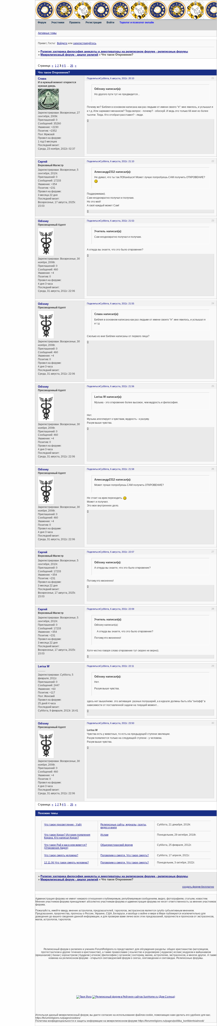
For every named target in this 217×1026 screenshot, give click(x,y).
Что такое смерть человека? (61, 855)
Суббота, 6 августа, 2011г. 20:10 (117, 78)
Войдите (62, 43)
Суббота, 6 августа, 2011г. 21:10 (117, 161)
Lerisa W (43, 666)
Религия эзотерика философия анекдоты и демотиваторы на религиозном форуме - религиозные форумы (114, 51)
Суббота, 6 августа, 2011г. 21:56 (117, 386)
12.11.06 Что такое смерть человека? (66, 862)
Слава (42, 78)
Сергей (42, 161)
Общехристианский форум (116, 844)
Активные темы (47, 33)
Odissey (43, 221)
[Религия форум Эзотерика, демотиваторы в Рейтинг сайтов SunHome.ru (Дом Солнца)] (133, 996)
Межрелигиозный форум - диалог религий (69, 54)
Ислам (104, 834)
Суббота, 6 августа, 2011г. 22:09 (117, 609)
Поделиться (93, 78)
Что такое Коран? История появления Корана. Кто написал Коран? (67, 836)
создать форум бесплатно (198, 886)
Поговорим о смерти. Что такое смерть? (124, 855)
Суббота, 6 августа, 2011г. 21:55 (117, 303)
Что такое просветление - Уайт (63, 824)
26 (71, 65)
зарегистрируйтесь (84, 43)
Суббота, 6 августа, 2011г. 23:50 (117, 723)
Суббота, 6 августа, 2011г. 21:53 (117, 220)
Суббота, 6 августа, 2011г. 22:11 (117, 666)
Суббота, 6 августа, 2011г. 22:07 (117, 552)
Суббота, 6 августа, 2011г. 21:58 (117, 469)
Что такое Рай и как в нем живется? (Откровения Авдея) (65, 846)
